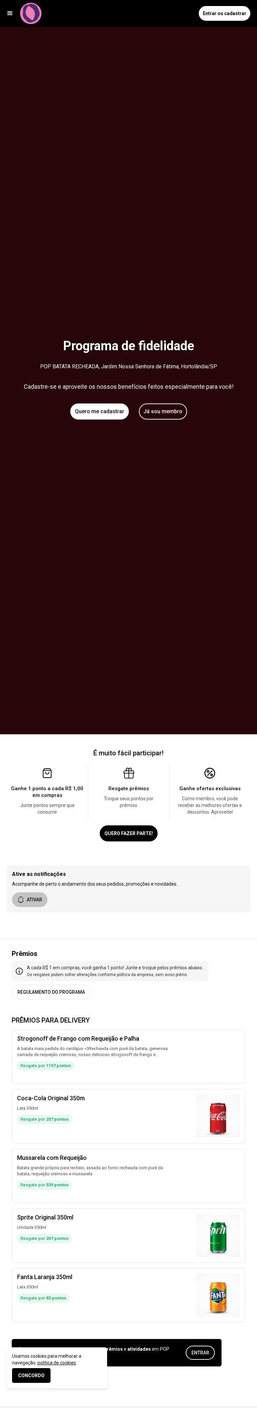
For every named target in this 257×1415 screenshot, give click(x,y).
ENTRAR (200, 1352)
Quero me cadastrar (99, 411)
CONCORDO (31, 1375)
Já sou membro (163, 411)
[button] (10, 13)
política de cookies (56, 1362)
